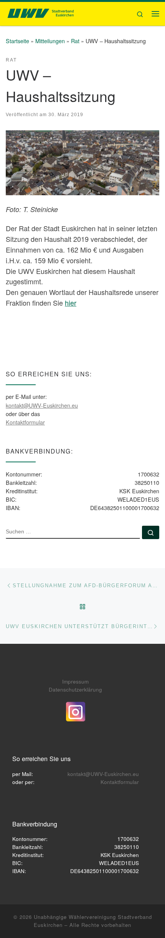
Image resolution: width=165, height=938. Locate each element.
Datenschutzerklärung (75, 689)
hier (70, 303)
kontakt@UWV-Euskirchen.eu (42, 405)
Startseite (17, 41)
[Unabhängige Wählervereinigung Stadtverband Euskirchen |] (40, 12)
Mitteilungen (50, 41)
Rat (75, 41)
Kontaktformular (25, 422)
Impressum (75, 681)
